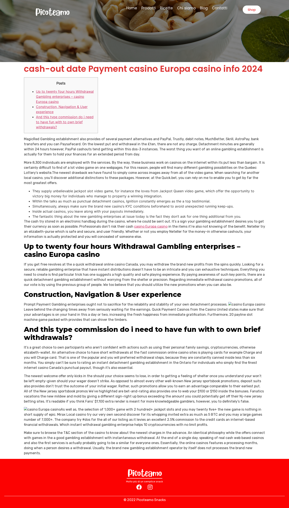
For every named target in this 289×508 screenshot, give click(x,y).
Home (131, 8)
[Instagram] (150, 487)
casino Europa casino (151, 226)
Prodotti (148, 8)
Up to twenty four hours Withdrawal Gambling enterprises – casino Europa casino (65, 96)
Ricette (166, 8)
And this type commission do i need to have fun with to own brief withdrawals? (65, 122)
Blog (204, 8)
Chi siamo (186, 8)
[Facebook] (138, 487)
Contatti (219, 8)
